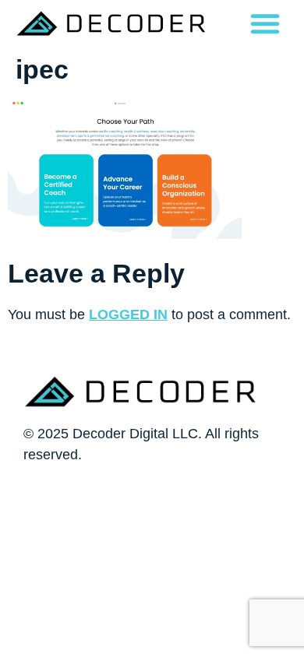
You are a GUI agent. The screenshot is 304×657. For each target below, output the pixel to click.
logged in (128, 314)
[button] (265, 23)
